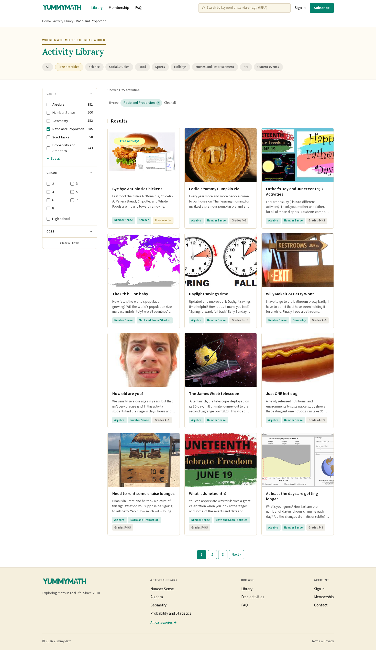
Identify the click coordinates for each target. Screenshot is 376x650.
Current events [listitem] (268, 67)
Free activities (252, 597)
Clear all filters (69, 243)
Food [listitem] (142, 67)
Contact (321, 605)
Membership (119, 8)
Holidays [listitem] (180, 67)
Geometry (158, 605)
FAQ (138, 8)
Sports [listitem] (160, 67)
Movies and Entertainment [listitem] (215, 67)
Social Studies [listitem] (119, 67)
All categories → (163, 622)
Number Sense (162, 589)
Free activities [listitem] (69, 67)
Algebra (156, 597)
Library (97, 8)
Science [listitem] (94, 67)
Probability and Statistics (170, 613)
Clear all (170, 102)
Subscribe (322, 8)
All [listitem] (47, 67)
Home (46, 21)
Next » (236, 554)
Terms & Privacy (322, 641)
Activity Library (63, 21)
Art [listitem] (246, 67)
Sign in (300, 8)
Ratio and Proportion (141, 102)
